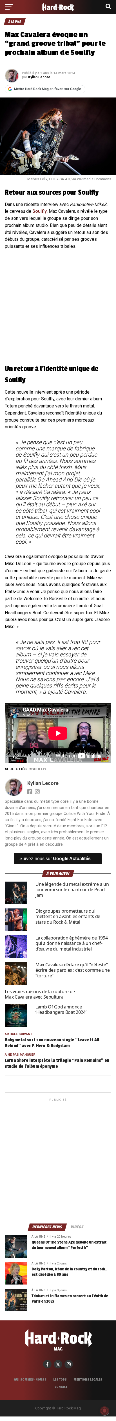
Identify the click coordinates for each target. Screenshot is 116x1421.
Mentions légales (87, 1379)
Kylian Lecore (39, 77)
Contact (61, 1387)
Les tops (60, 1379)
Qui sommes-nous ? (30, 1379)
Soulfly (39, 211)
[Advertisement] (58, 1160)
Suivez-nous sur (55, 858)
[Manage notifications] (104, 1410)
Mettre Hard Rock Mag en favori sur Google (47, 89)
